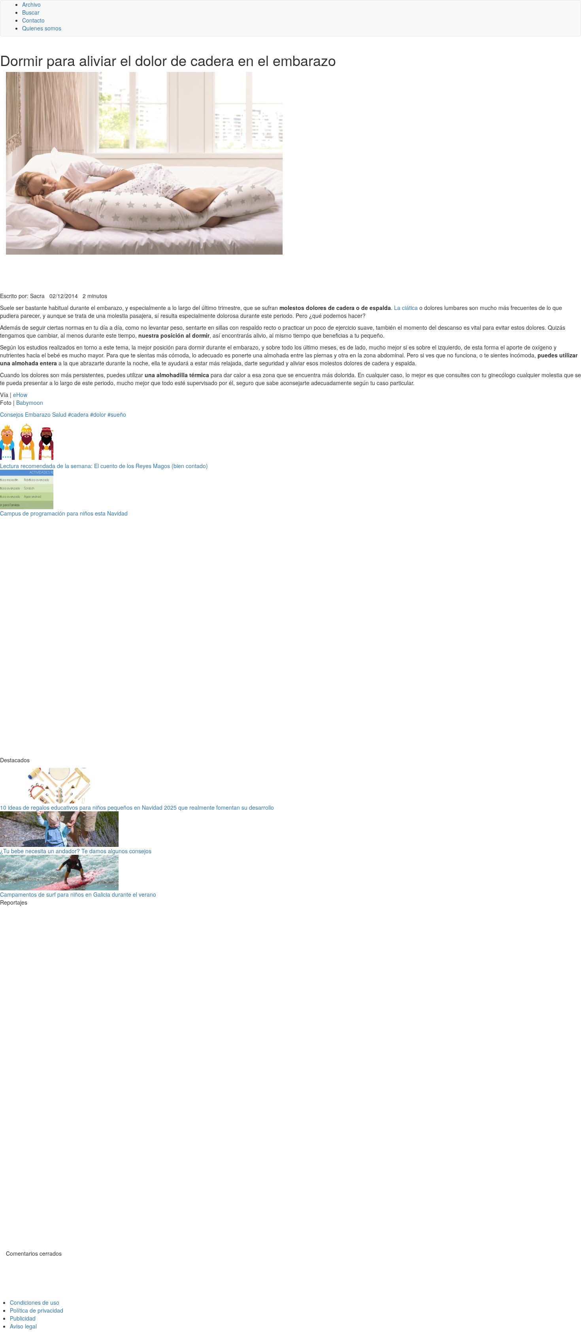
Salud (59, 414)
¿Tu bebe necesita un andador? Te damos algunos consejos (75, 851)
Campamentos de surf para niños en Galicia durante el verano (78, 894)
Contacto (33, 20)
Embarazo (38, 414)
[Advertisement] (193, 272)
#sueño (117, 414)
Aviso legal (23, 1326)
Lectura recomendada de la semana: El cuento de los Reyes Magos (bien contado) (104, 466)
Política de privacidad (36, 1310)
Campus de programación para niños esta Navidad (64, 513)
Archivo (31, 4)
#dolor (98, 414)
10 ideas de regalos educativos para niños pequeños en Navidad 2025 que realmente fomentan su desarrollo (137, 807)
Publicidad (23, 1318)
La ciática (406, 308)
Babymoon (29, 402)
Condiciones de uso (34, 1302)
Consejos (11, 414)
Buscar (31, 12)
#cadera (78, 414)
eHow (20, 395)
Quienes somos (41, 28)
